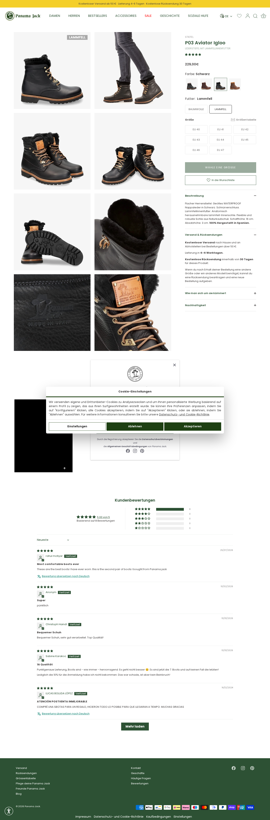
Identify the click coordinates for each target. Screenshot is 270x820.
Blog (19, 794)
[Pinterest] (142, 450)
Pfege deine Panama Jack (33, 783)
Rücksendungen (26, 773)
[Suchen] (255, 15)
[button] (193, 54)
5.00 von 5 (103, 517)
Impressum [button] (83, 817)
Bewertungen (139, 783)
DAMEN (54, 15)
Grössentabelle (26, 778)
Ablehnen (135, 426)
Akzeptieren (193, 426)
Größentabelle (246, 119)
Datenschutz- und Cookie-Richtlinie (184, 414)
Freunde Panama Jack (30, 788)
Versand (21, 768)
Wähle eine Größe (220, 167)
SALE (148, 15)
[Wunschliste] (239, 15)
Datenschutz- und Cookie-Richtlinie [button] (118, 817)
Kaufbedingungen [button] (158, 817)
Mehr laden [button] (135, 726)
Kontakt (136, 768)
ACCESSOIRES (125, 15)
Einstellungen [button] (183, 817)
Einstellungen (77, 426)
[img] (45, 551)
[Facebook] (128, 450)
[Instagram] (135, 450)
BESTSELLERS (97, 15)
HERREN (74, 15)
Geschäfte (137, 773)
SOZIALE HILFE (198, 15)
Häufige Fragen (141, 778)
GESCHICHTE (170, 15)
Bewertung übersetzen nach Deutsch (66, 576)
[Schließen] (174, 365)
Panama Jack (32, 806)
